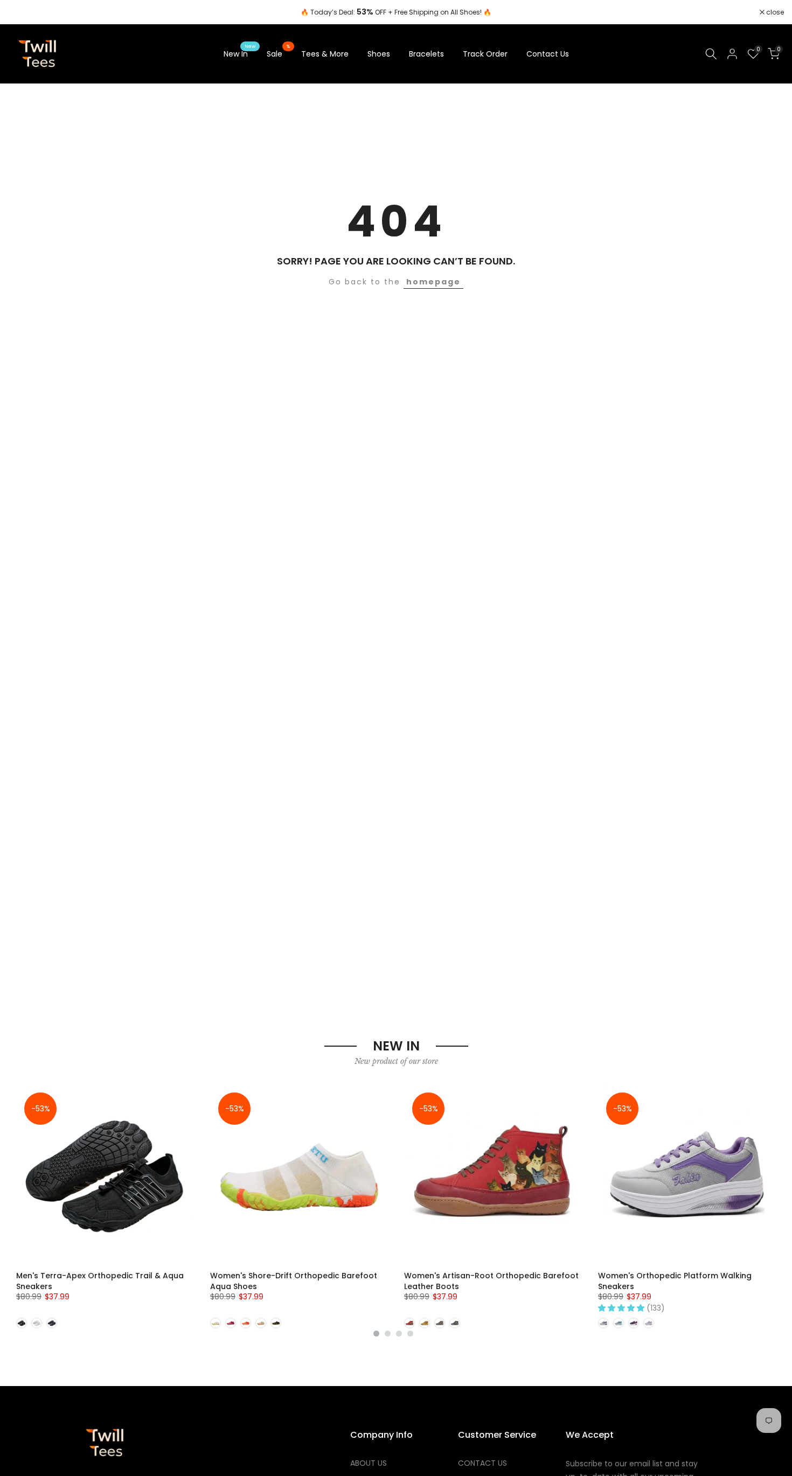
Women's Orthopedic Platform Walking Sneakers (675, 1281)
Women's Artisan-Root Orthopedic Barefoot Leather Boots (491, 1281)
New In (240, 53)
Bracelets (426, 53)
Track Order (485, 53)
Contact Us (547, 53)
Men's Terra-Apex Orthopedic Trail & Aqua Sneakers (100, 1281)
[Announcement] (396, 12)
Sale (278, 53)
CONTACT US (482, 1463)
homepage (433, 281)
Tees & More (325, 53)
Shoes (378, 53)
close (22, 12)
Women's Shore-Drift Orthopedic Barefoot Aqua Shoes (293, 1281)
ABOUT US (368, 1463)
